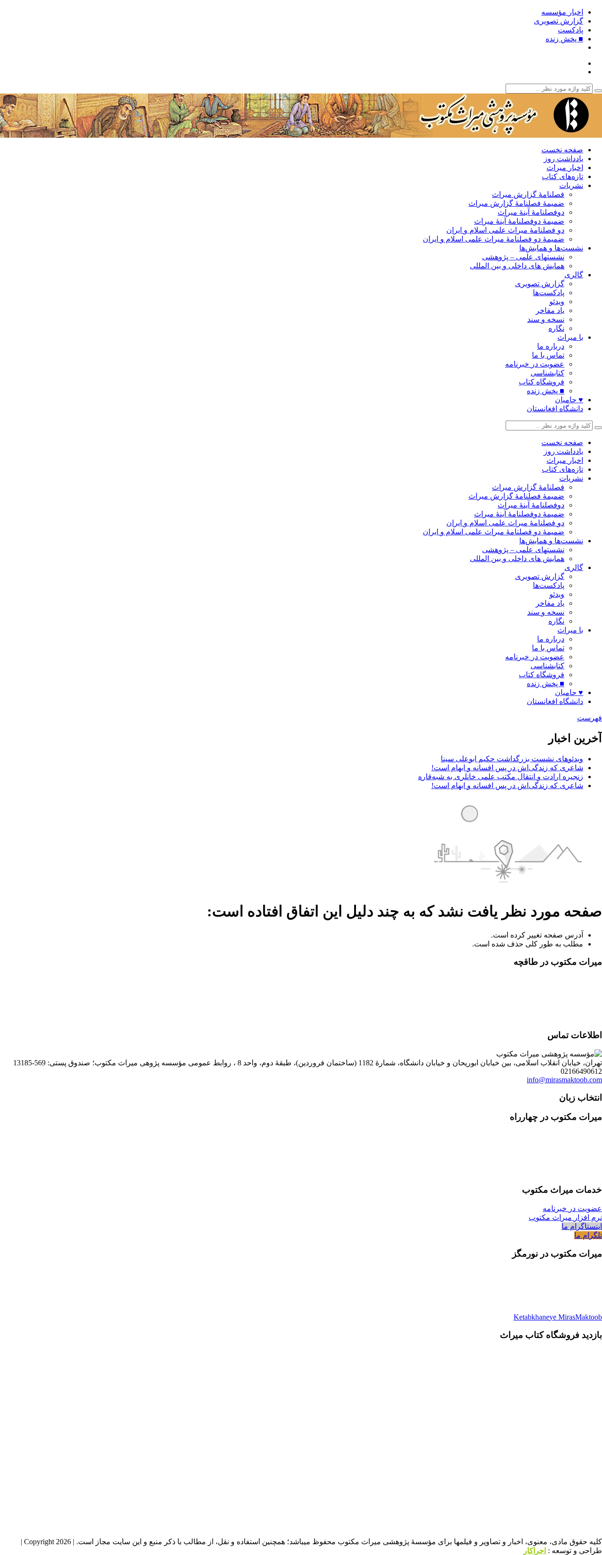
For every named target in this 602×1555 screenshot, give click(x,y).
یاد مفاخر (550, 310)
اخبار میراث (565, 168)
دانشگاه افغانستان (555, 409)
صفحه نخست (562, 150)
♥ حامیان (569, 400)
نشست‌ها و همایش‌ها (551, 248)
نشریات (571, 185)
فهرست (589, 718)
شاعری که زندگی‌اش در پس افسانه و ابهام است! (507, 768)
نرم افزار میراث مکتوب (565, 1217)
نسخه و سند (545, 319)
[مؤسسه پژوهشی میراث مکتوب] (484, 133)
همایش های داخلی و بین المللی (517, 266)
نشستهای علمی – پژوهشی (523, 257)
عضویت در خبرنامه (534, 364)
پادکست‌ (570, 30)
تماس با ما (548, 355)
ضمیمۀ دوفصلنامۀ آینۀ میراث (519, 221)
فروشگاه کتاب (541, 382)
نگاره (556, 328)
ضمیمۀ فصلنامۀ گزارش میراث (516, 203)
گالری (573, 275)
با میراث (570, 337)
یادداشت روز (563, 159)
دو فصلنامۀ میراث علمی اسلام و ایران (505, 230)
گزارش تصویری (558, 21)
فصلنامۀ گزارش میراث (528, 194)
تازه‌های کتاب (562, 176)
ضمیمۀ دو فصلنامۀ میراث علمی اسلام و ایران (493, 239)
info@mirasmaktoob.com (564, 1080)
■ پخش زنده (564, 39)
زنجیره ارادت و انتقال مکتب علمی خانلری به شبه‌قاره (500, 777)
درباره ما (550, 346)
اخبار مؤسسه (562, 12)
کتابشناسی (547, 373)
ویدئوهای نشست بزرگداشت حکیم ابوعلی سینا (512, 759)
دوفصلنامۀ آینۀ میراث (531, 212)
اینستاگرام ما (582, 1226)
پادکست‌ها (548, 293)
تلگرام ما (588, 1235)
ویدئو (556, 301)
